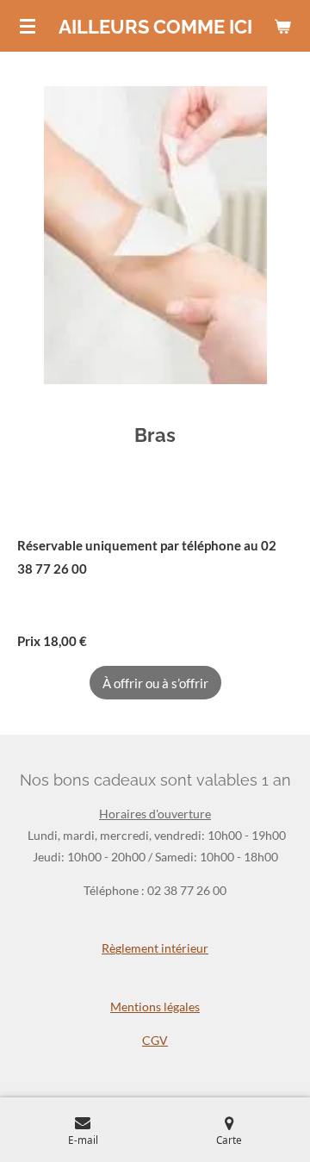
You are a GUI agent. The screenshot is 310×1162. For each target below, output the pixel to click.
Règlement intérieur (155, 948)
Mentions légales (155, 1006)
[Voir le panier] (282, 26)
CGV (155, 1040)
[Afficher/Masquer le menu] (27, 26)
